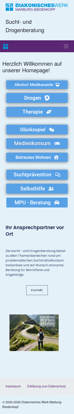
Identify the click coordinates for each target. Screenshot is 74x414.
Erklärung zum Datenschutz (46, 386)
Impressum (13, 386)
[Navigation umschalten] (66, 46)
